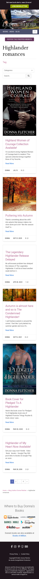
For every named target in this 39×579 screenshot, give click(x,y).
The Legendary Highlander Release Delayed (17, 255)
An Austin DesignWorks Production (19, 560)
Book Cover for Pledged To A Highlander (14, 403)
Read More (9, 163)
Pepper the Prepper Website (19, 39)
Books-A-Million (19, 536)
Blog (18, 32)
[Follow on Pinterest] (19, 547)
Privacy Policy (14, 554)
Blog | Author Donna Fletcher (17, 490)
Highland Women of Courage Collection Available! (17, 144)
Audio (12, 32)
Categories (8, 70)
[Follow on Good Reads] (22, 547)
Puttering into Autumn (19, 215)
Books (5, 32)
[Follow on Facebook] (12, 547)
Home (4, 490)
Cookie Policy (25, 554)
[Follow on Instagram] (15, 547)
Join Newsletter (19, 6)
